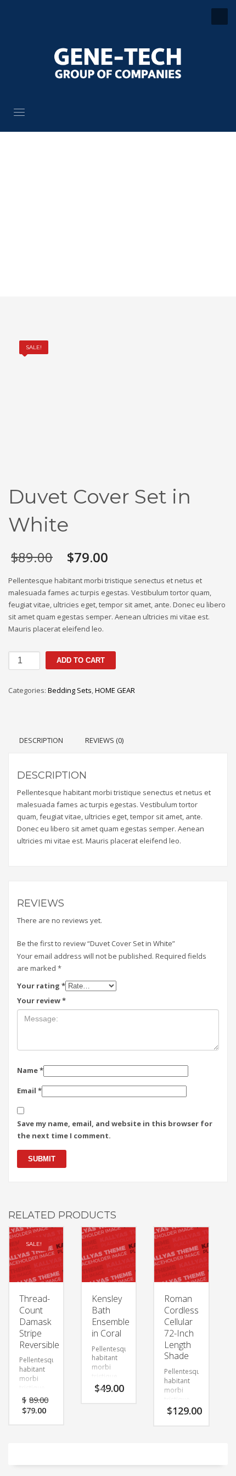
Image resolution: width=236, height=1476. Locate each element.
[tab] (41, 740)
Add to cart (81, 660)
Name (30, 1070)
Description (41, 740)
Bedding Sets (70, 690)
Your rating (41, 986)
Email (29, 1090)
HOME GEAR (115, 690)
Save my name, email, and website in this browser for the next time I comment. (114, 1129)
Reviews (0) (104, 740)
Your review (41, 1000)
